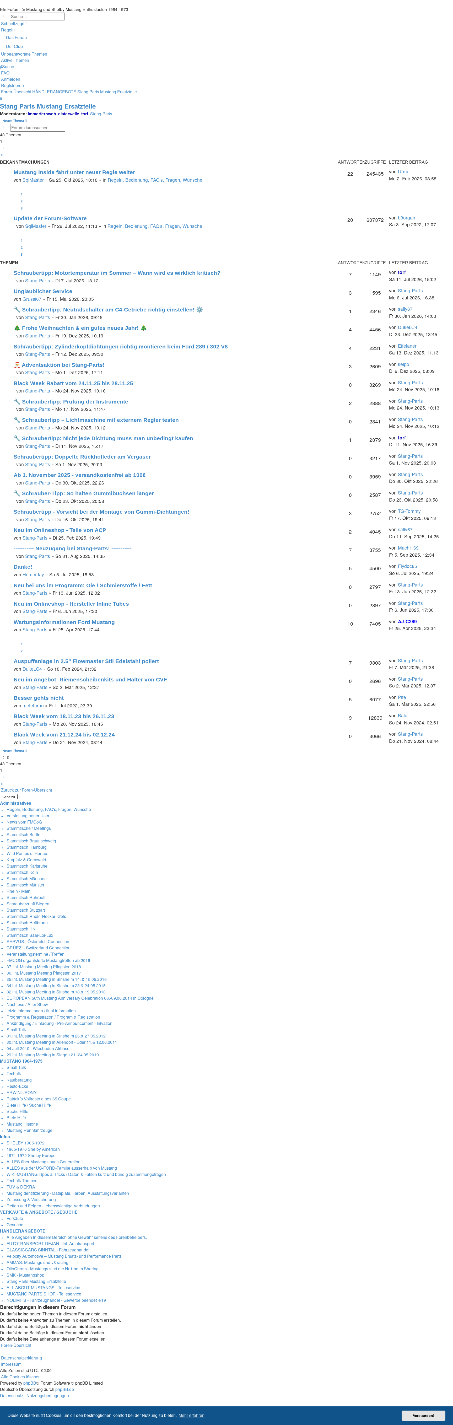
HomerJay (33, 574)
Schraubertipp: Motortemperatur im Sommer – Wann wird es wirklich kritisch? (117, 273)
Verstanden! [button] (423, 1415)
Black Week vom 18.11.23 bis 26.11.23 (64, 716)
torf (84, 114)
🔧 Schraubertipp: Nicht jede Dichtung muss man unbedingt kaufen (103, 438)
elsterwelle (68, 114)
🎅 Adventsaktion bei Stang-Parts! (59, 365)
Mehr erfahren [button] (191, 1415)
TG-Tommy (409, 511)
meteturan (33, 705)
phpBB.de (64, 1389)
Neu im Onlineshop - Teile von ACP (60, 530)
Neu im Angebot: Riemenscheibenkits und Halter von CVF (90, 679)
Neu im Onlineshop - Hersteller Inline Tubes (71, 604)
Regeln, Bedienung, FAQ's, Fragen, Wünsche (155, 179)
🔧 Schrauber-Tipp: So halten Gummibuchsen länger (84, 493)
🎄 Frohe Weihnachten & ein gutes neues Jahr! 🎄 (80, 328)
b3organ (406, 217)
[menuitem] (7, 30)
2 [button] (3, 148)
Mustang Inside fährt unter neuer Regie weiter (74, 172)
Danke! (23, 567)
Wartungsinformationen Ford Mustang (64, 622)
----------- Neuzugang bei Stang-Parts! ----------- (73, 548)
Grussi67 (32, 298)
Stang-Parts (101, 114)
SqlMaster (33, 179)
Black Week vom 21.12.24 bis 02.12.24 (64, 735)
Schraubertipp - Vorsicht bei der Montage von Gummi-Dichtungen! (101, 512)
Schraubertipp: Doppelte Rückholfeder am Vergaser (82, 457)
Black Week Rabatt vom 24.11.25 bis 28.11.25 (73, 383)
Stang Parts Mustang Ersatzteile (48, 105)
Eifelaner (407, 345)
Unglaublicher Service (43, 291)
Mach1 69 (408, 547)
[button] (2, 155)
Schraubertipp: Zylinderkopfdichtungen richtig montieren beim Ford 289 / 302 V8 (121, 346)
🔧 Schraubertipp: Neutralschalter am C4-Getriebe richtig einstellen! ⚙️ (108, 309)
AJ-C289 (407, 621)
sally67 (405, 308)
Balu (402, 715)
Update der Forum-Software (50, 218)
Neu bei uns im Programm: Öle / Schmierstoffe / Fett (83, 585)
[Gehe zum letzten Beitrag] (412, 171)
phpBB (29, 1383)
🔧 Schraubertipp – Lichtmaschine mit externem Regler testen (96, 420)
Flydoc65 (407, 566)
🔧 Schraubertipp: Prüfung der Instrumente (71, 402)
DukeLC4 (407, 327)
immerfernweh (42, 114)
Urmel (404, 171)
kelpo (403, 364)
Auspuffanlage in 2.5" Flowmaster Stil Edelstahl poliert (86, 661)
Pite (402, 697)
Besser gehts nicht (39, 698)
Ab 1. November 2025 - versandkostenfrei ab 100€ (80, 475)
